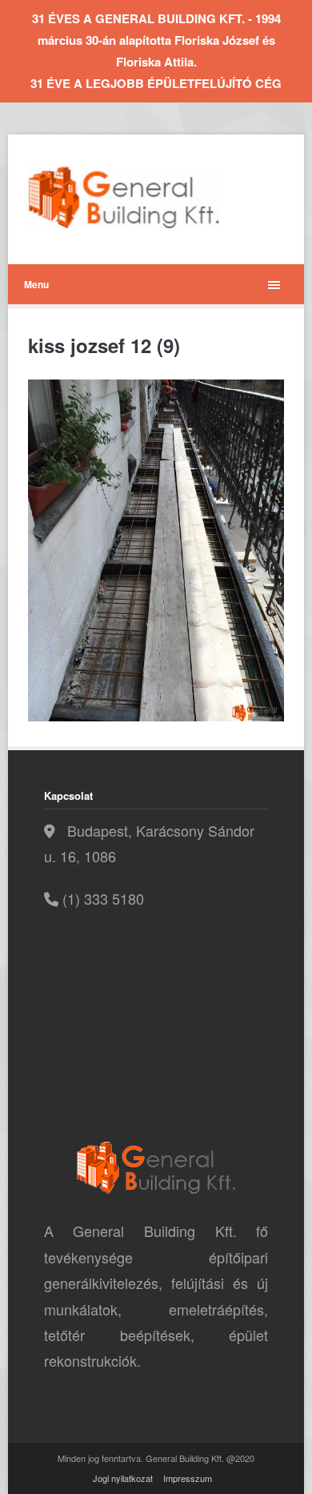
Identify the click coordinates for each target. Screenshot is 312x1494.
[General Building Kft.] (148, 197)
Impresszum (187, 1478)
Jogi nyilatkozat (123, 1478)
